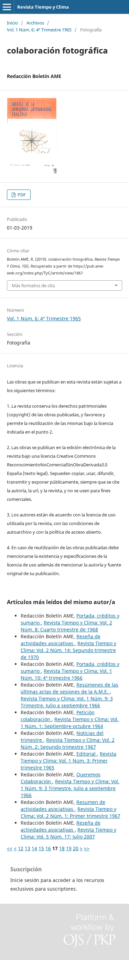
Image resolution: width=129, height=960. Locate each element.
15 (41, 848)
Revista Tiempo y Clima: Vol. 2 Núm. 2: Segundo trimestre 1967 (68, 743)
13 (27, 848)
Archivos (35, 23)
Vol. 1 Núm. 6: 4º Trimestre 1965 (39, 30)
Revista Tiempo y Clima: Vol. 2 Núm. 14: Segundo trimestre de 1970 (68, 650)
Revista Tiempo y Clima (43, 7)
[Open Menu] (7, 7)
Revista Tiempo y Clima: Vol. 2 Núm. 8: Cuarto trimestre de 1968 (66, 626)
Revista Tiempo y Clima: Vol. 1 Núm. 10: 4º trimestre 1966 (66, 674)
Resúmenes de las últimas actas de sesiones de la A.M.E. (69, 688)
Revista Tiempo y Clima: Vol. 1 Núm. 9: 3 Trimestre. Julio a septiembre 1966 (67, 702)
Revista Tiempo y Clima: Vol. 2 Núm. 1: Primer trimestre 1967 (70, 812)
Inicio (12, 23)
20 (75, 848)
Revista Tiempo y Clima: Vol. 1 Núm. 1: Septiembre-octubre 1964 (70, 722)
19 (69, 848)
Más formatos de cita (33, 285)
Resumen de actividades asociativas (63, 805)
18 (62, 848)
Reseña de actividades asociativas (60, 640)
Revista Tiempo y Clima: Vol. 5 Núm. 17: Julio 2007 (68, 833)
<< (9, 848)
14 (34, 848)
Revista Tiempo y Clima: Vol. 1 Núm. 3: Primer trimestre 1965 (68, 760)
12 (20, 848)
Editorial (86, 753)
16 (48, 848)
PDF (21, 195)
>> (86, 848)
